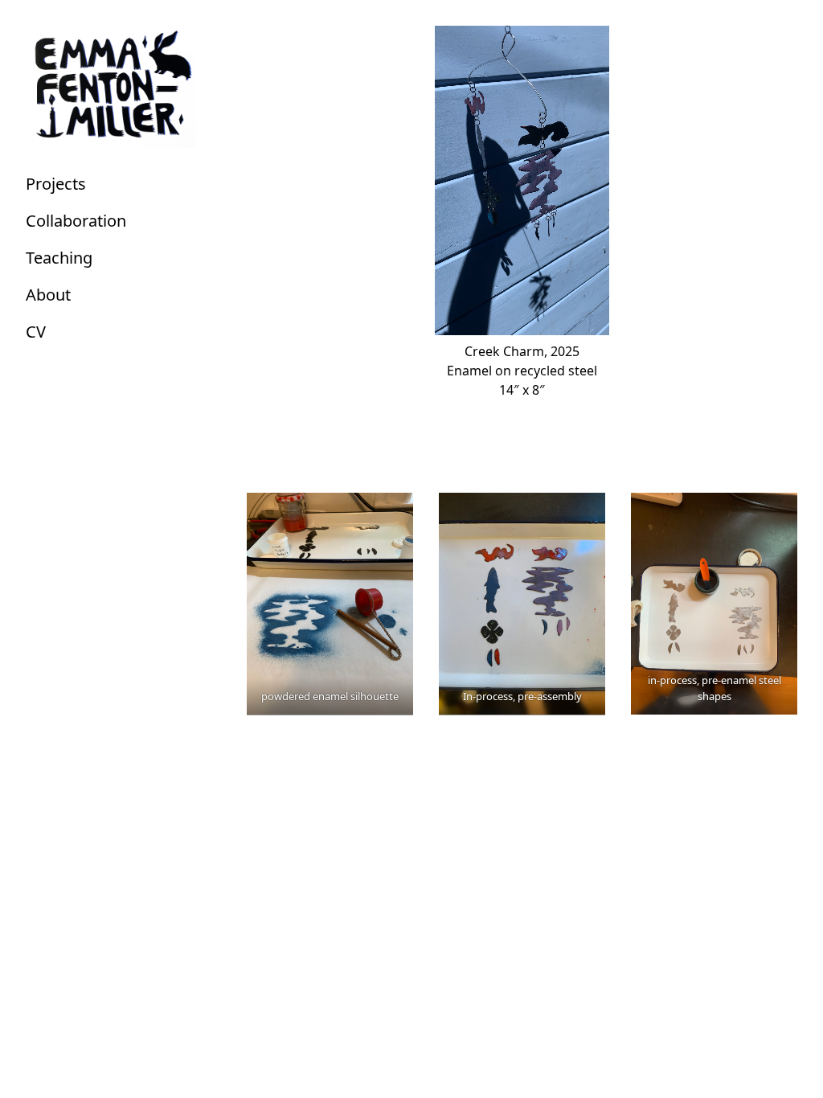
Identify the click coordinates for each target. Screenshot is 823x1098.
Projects (56, 184)
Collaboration (76, 220)
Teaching (59, 257)
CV (36, 331)
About (48, 294)
